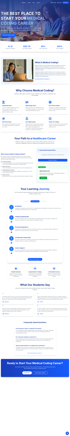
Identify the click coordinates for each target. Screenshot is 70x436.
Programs (24, 2)
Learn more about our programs (42, 79)
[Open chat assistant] (67, 433)
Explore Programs (23, 35)
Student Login (53, 2)
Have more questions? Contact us (34, 353)
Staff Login (59, 2)
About (29, 2)
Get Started (43, 177)
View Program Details (40, 372)
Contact (38, 2)
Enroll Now (66, 2)
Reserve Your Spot (53, 160)
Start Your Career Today (8, 35)
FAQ (33, 2)
